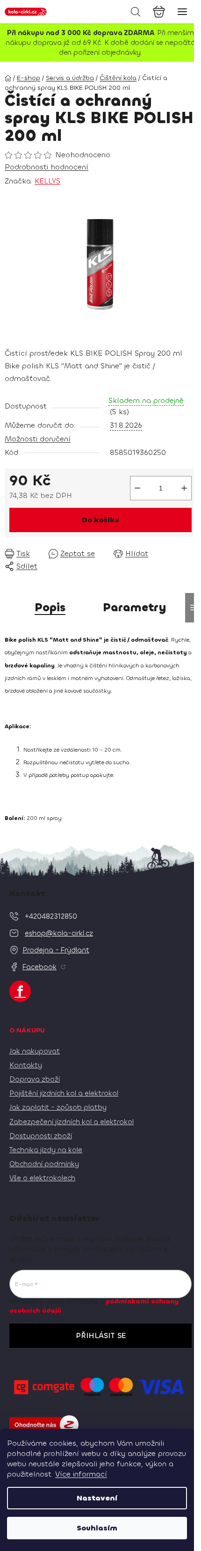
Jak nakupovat (34, 1051)
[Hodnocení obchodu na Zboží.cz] (44, 1424)
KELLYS (47, 181)
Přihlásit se (101, 1335)
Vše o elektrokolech (42, 1178)
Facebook (39, 967)
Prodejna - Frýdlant (55, 950)
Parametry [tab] (134, 607)
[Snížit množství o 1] (137, 488)
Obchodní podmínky (44, 1164)
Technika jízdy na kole (45, 1150)
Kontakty (25, 1065)
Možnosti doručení (38, 439)
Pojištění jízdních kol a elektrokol (63, 1093)
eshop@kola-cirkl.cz (59, 933)
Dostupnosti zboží (40, 1136)
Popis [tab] (50, 607)
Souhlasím (97, 1528)
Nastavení (97, 1498)
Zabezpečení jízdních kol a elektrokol (71, 1122)
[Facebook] (20, 991)
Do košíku (100, 520)
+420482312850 (51, 916)
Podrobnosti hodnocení (46, 167)
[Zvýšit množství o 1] (184, 488)
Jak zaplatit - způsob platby (58, 1107)
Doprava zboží (34, 1079)
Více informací (81, 1474)
